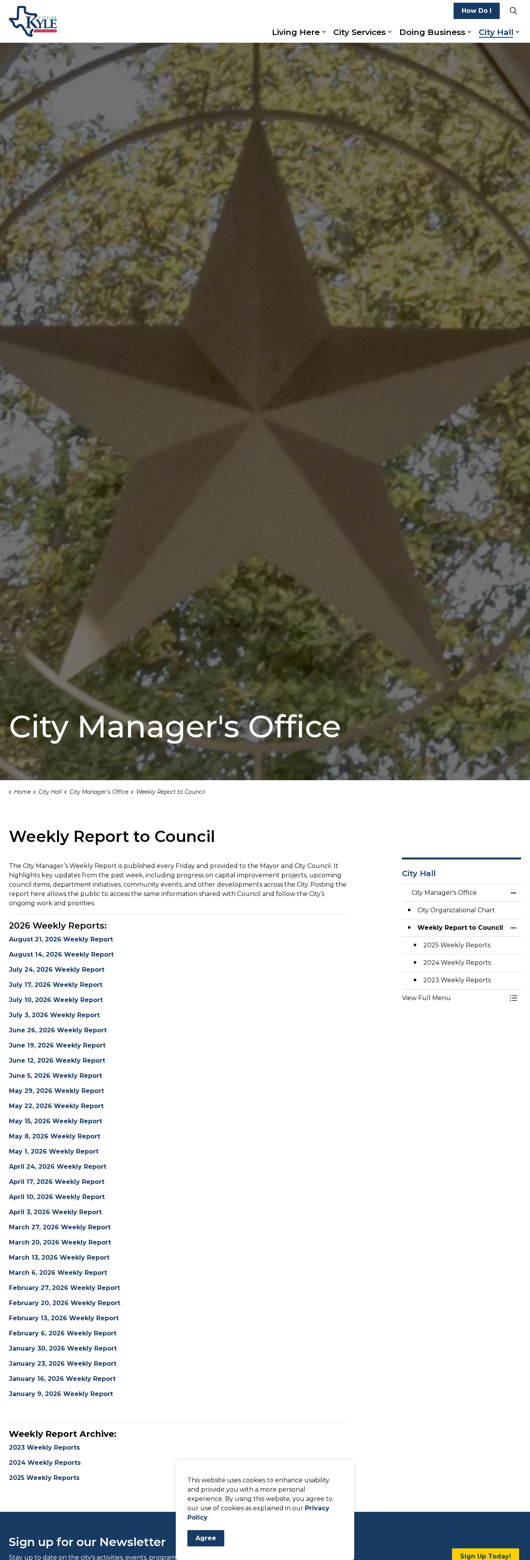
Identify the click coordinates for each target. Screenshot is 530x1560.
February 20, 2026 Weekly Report (64, 1303)
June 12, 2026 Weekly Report (57, 1060)
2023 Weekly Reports (44, 1447)
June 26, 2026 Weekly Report (58, 1030)
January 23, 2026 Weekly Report (62, 1363)
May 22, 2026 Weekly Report (56, 1106)
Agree (206, 1538)
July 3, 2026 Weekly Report (54, 1015)
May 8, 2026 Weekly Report (54, 1136)
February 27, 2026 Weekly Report (64, 1288)
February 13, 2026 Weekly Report (64, 1318)
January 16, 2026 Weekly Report (62, 1378)
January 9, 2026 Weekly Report (61, 1394)
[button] (454, 998)
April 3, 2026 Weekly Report (55, 1212)
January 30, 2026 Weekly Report (63, 1348)
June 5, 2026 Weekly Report (55, 1075)
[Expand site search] (513, 10)
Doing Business (432, 32)
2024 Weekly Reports (45, 1462)
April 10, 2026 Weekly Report (57, 1197)
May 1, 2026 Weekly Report (54, 1151)
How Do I (477, 10)
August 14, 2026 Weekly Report (61, 954)
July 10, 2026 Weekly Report (56, 1000)
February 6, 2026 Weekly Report (62, 1333)
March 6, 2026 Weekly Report (58, 1272)
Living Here (296, 32)
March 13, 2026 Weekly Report (59, 1257)
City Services (359, 32)
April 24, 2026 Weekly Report (57, 1166)
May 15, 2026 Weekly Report (55, 1121)
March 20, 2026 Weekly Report (60, 1242)
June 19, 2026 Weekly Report (57, 1045)
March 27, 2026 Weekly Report (60, 1227)
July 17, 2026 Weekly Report (55, 984)
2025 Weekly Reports (44, 1478)
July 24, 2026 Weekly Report (56, 969)
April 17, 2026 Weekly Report (56, 1181)
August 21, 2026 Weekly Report (61, 939)
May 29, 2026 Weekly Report (56, 1091)
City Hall (496, 32)
